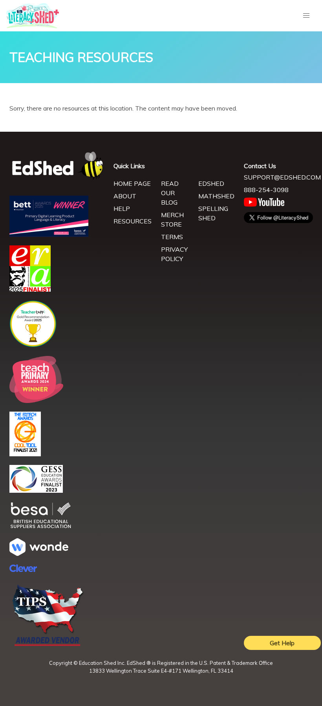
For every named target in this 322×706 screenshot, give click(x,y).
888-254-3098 (266, 190)
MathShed (216, 196)
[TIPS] (47, 645)
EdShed (211, 183)
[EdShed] (56, 166)
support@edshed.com (282, 177)
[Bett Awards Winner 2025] (48, 234)
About (124, 196)
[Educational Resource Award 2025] (30, 289)
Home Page (132, 183)
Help (121, 208)
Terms (172, 237)
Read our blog (170, 193)
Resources (132, 221)
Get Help (282, 643)
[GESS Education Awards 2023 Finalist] (36, 490)
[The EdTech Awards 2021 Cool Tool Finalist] (25, 454)
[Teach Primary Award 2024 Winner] (36, 401)
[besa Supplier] (40, 527)
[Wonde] (38, 553)
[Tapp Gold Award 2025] (33, 345)
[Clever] (23, 570)
